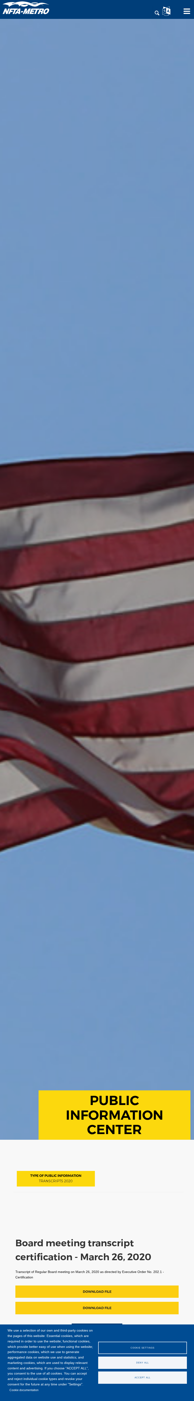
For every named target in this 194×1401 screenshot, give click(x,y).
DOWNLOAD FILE (97, 1292)
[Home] (26, 7)
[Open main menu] (185, 13)
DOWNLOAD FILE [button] (97, 1308)
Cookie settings (142, 1348)
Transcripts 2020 (56, 1181)
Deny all (142, 1363)
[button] (157, 13)
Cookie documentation (24, 1390)
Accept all (142, 1377)
